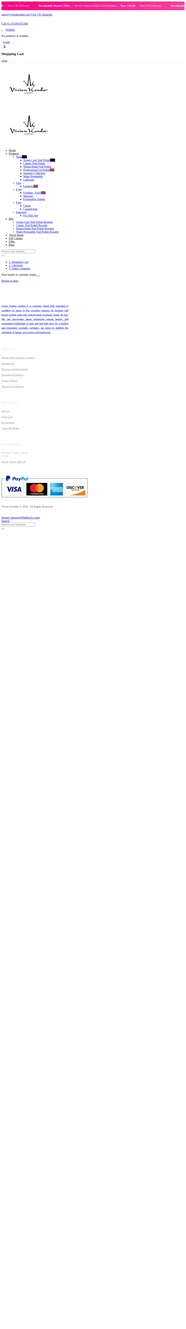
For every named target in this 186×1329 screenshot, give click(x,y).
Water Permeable (33, 176)
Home (12, 150)
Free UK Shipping (41, 14)
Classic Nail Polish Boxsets (31, 225)
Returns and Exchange (14, 369)
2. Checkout (16, 265)
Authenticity (8, 363)
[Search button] (2, 255)
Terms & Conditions (12, 386)
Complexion (30, 209)
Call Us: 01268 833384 (14, 23)
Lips (18, 182)
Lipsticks (30, 186)
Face (18, 202)
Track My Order (10, 428)
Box (11, 218)
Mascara (28, 195)
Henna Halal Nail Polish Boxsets (35, 228)
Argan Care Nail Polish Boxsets (34, 222)
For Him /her (30, 215)
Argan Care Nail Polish (39, 160)
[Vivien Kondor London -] (28, 103)
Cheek (27, 205)
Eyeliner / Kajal (34, 192)
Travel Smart (16, 235)
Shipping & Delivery (12, 374)
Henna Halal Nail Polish (37, 166)
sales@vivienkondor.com (15, 14)
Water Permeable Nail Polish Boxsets (37, 231)
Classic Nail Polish (34, 163)
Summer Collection (34, 173)
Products (14, 153)
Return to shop (9, 280)
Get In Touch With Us (13, 461)
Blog (11, 244)
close (4, 60)
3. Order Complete (19, 268)
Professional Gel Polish (38, 169)
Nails (21, 156)
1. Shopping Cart (18, 262)
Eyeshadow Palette (34, 199)
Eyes (19, 189)
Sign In (5, 411)
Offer (12, 241)
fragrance (21, 212)
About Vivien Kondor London (17, 357)
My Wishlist (7, 422)
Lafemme (28, 179)
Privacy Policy (9, 380)
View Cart (7, 416)
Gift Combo (16, 238)
